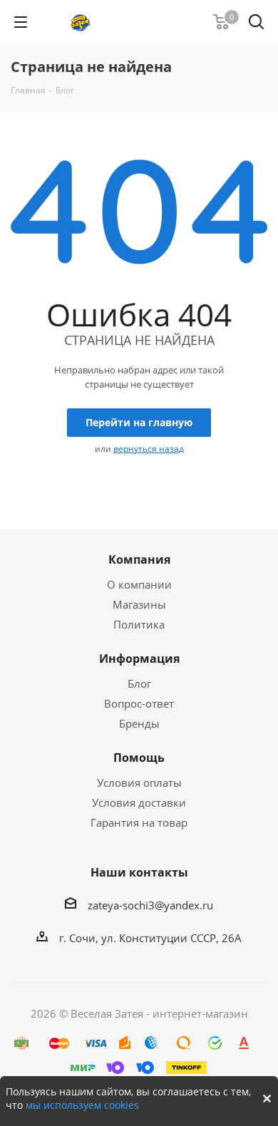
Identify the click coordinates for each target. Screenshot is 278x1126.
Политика (139, 624)
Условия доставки (139, 802)
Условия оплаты (139, 782)
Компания (139, 559)
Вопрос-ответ (139, 703)
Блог (139, 683)
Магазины (139, 604)
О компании (139, 584)
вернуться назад (148, 449)
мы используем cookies (82, 1105)
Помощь (139, 757)
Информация (139, 658)
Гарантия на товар (139, 822)
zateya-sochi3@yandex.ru (150, 905)
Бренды (139, 723)
